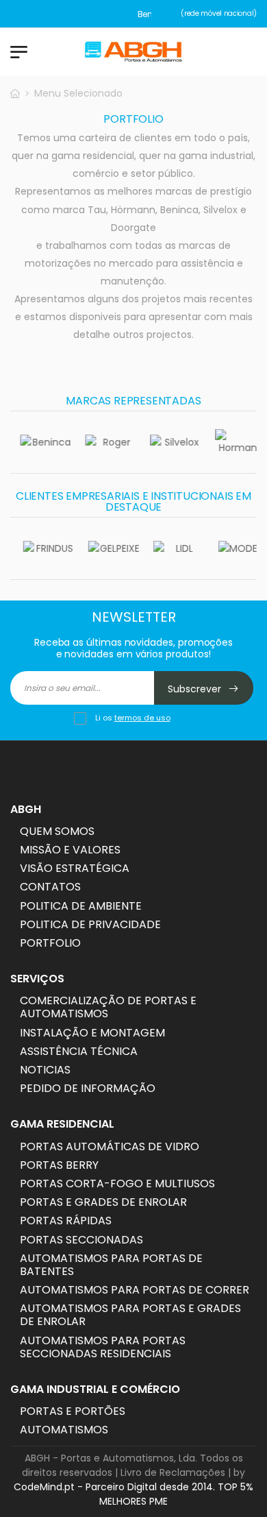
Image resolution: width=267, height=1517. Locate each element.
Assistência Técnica (79, 1051)
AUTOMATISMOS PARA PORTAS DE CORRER (134, 1290)
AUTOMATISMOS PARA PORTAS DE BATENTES (111, 1264)
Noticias (45, 1070)
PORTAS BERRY (59, 1165)
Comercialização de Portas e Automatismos (108, 1007)
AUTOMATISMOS (64, 1429)
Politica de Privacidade (90, 924)
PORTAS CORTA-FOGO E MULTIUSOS (117, 1183)
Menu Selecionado (78, 93)
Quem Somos (57, 831)
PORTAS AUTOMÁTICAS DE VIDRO (109, 1146)
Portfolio (50, 943)
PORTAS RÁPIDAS (66, 1220)
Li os (132, 717)
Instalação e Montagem (92, 1033)
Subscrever (196, 689)
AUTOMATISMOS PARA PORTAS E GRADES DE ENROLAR (130, 1314)
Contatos (50, 887)
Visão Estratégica (74, 868)
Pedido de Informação (87, 1088)
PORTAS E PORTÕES (72, 1411)
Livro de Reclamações (172, 1472)
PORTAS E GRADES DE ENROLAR (103, 1202)
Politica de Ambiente (81, 906)
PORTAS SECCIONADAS (81, 1240)
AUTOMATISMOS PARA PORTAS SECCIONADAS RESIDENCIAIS (103, 1347)
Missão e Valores (70, 850)
